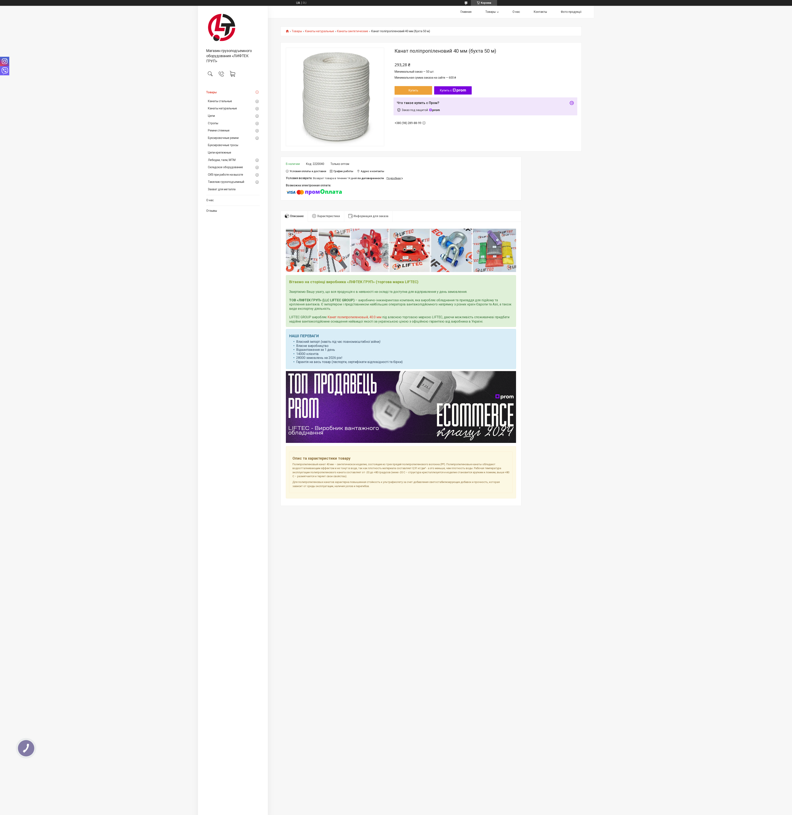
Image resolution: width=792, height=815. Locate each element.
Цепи (211, 115)
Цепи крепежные (219, 152)
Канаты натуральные (222, 108)
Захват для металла (222, 189)
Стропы (213, 123)
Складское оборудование (225, 167)
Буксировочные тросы (223, 145)
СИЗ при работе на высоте (225, 174)
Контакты (540, 11)
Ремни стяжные (219, 130)
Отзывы (211, 210)
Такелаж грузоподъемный (226, 181)
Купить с (446, 90)
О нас (210, 200)
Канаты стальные (220, 101)
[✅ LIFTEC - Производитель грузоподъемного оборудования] (233, 27)
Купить (413, 90)
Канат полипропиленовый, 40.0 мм (354, 317)
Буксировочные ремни (223, 138)
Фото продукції (571, 11)
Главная (466, 11)
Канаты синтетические (352, 31)
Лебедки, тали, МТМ (222, 160)
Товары (211, 92)
